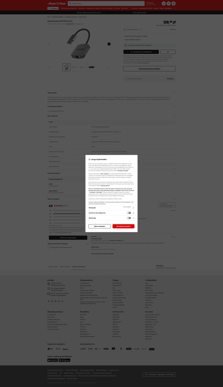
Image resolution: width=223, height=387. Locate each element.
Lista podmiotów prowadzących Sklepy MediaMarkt (118, 202)
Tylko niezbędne (99, 226)
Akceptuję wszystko (123, 226)
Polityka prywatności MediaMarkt (96, 202)
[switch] (129, 213)
